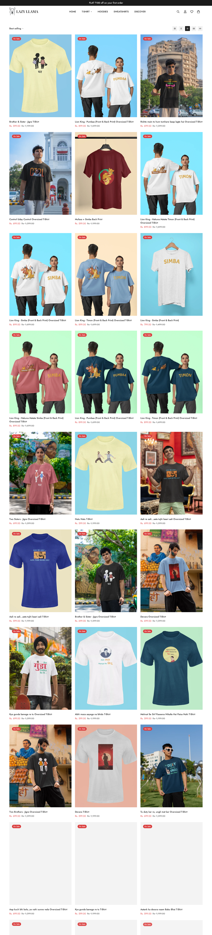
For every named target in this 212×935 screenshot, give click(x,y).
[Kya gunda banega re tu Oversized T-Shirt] (40, 668)
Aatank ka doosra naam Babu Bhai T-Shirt (161, 909)
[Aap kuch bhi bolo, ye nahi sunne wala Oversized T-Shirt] (40, 863)
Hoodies (103, 11)
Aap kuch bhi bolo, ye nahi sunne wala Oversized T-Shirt (38, 909)
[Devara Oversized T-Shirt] (171, 570)
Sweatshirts (121, 11)
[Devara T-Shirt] (106, 766)
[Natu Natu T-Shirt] (106, 473)
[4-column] (193, 28)
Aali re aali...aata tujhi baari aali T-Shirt (28, 616)
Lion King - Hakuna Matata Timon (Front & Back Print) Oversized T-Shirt (167, 221)
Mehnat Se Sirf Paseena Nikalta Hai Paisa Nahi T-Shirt (167, 714)
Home (72, 11)
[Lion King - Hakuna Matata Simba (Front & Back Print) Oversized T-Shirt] (40, 372)
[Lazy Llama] (23, 11)
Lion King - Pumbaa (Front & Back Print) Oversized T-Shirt (104, 121)
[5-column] (200, 28)
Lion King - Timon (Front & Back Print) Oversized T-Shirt (103, 320)
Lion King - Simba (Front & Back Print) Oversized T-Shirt (37, 320)
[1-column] (174, 28)
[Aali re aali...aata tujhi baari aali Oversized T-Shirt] (171, 473)
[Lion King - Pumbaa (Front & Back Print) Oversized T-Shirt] (106, 75)
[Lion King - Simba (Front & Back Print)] (171, 274)
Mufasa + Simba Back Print (88, 219)
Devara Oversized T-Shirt (153, 616)
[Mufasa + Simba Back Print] (106, 173)
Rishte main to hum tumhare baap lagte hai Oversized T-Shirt (171, 121)
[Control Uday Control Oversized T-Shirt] (40, 173)
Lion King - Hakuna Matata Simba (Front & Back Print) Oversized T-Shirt (36, 419)
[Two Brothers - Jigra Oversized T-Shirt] (40, 766)
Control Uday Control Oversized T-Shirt (29, 219)
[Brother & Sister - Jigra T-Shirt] (40, 75)
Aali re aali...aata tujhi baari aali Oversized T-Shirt (165, 519)
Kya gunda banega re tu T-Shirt (90, 909)
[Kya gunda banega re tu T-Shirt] (106, 863)
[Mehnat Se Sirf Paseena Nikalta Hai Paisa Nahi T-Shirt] (171, 668)
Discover (140, 11)
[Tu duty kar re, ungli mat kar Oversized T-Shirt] (171, 766)
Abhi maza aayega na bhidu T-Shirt (92, 714)
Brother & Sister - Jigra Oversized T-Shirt (95, 616)
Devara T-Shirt (82, 811)
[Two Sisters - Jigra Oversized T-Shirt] (40, 473)
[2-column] (181, 28)
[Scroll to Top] (206, 919)
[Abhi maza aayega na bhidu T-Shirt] (106, 668)
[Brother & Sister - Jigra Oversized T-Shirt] (106, 570)
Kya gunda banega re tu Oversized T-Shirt (30, 714)
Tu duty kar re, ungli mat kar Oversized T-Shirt (163, 811)
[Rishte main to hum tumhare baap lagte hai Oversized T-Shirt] (171, 75)
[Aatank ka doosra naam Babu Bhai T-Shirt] (171, 863)
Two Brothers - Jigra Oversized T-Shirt (28, 811)
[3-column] (187, 28)
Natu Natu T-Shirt (83, 519)
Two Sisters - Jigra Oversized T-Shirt (27, 519)
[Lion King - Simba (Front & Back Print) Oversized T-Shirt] (40, 274)
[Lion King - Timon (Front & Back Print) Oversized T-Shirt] (106, 274)
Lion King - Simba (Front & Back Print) (159, 320)
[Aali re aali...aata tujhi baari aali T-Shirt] (40, 570)
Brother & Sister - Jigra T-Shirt (24, 121)
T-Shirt (86, 11)
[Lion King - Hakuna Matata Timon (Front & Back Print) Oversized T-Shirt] (171, 173)
